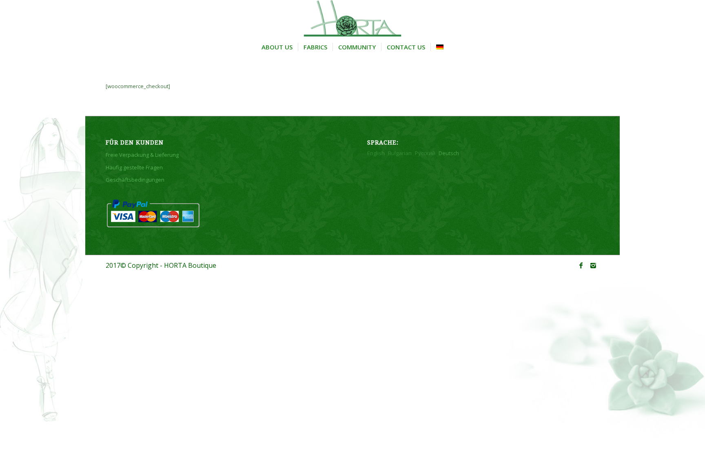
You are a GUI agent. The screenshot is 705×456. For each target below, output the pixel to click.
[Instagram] (593, 265)
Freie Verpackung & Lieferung (142, 154)
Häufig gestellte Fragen (134, 167)
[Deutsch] (439, 47)
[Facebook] (581, 265)
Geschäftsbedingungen (135, 179)
